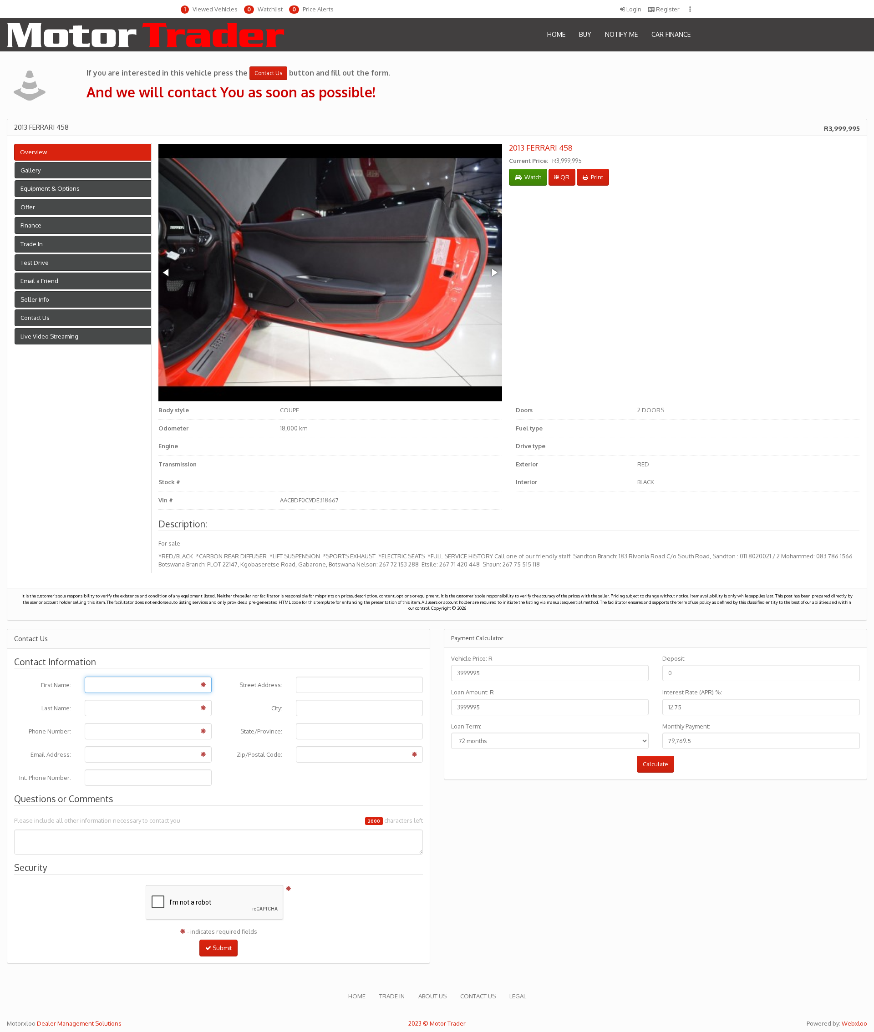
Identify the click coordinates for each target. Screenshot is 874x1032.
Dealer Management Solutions (79, 1023)
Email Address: (50, 754)
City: (276, 708)
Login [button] (633, 9)
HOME (556, 34)
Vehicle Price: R (472, 658)
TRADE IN (392, 996)
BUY (585, 34)
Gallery (30, 170)
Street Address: (260, 684)
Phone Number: (50, 731)
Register (667, 9)
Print (595, 177)
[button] (209, 9)
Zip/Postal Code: (259, 754)
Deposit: (674, 658)
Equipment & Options (50, 188)
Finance (30, 225)
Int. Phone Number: (45, 777)
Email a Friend (39, 280)
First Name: (56, 684)
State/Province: (261, 731)
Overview (33, 152)
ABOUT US (432, 996)
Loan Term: (466, 726)
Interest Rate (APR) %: (692, 692)
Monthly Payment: (686, 726)
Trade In (31, 244)
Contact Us (35, 317)
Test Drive (34, 262)
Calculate (655, 764)
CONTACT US (478, 996)
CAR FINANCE (671, 34)
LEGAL (517, 996)
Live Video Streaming (49, 336)
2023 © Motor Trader (437, 1023)
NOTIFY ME (621, 34)
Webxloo (854, 1023)
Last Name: (56, 708)
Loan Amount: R (472, 692)
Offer (27, 207)
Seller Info (34, 299)
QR (564, 177)
